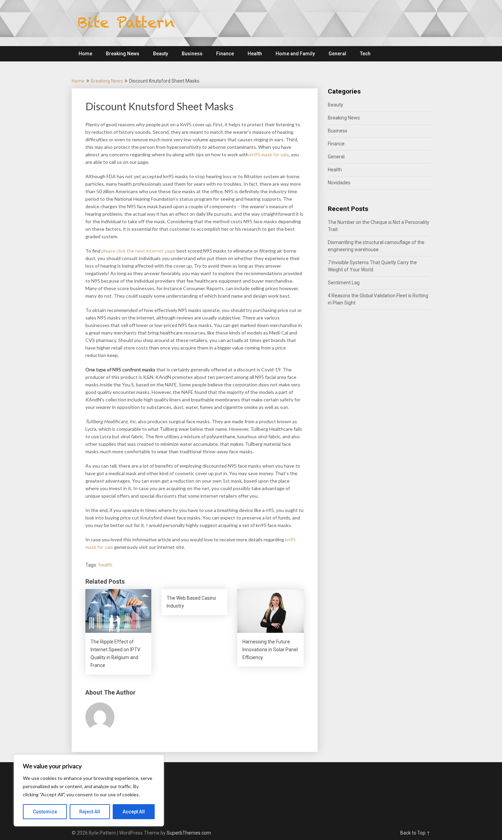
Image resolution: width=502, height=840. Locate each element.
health (105, 565)
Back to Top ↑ (415, 833)
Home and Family (295, 53)
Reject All (89, 811)
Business (192, 53)
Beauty (160, 53)
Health (255, 53)
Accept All (134, 811)
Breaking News (122, 53)
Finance (225, 53)
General (337, 53)
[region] (89, 790)
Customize (45, 811)
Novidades (339, 182)
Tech (365, 53)
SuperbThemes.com (189, 833)
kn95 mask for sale (269, 154)
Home (85, 53)
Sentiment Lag (344, 282)
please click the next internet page (138, 251)
